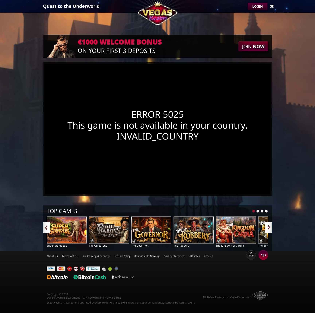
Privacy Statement (174, 256)
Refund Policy (122, 256)
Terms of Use (70, 256)
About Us (52, 256)
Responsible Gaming (147, 256)
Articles (208, 256)
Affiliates (194, 256)
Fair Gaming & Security (96, 256)
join (253, 46)
